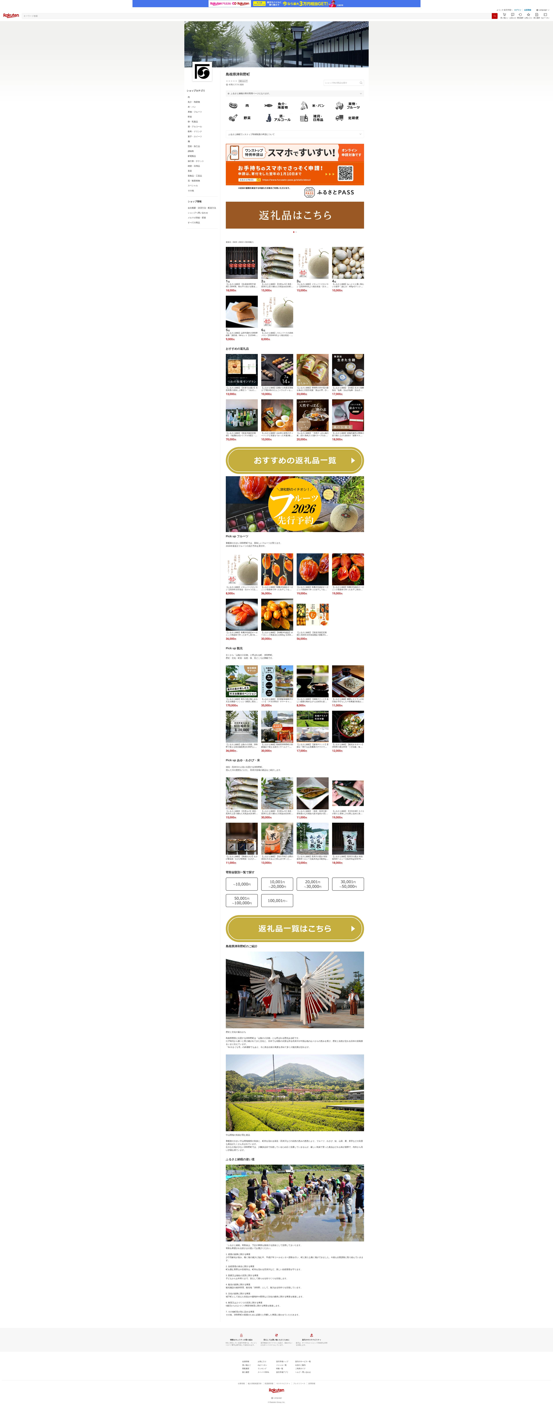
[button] (543, 10)
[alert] (295, 93)
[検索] (495, 16)
